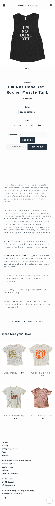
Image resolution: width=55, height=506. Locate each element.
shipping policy (10, 449)
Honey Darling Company (22, 490)
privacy (5, 470)
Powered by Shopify (12, 493)
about (5, 442)
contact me (7, 467)
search (5, 455)
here (13, 267)
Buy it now (37, 147)
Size (27, 120)
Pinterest (9, 482)
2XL (39, 125)
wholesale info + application (16, 460)
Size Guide (27, 140)
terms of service (10, 473)
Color (27, 107)
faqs (4, 452)
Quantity (12, 135)
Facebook (9, 479)
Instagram (9, 485)
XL (32, 125)
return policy (8, 464)
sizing (5, 445)
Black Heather (27, 112)
